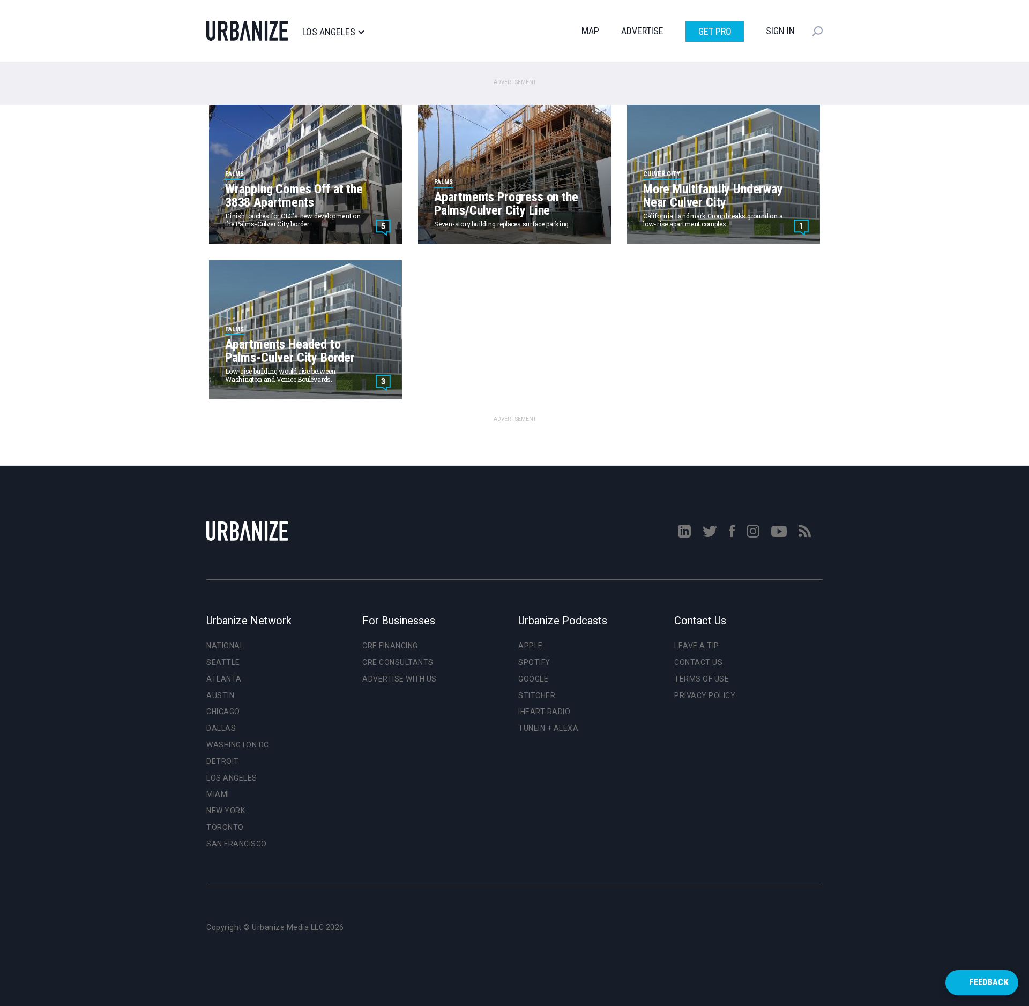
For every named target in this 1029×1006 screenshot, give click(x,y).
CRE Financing (390, 645)
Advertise (642, 30)
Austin (220, 695)
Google (533, 679)
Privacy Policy (704, 695)
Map (590, 30)
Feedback (989, 982)
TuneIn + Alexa (548, 728)
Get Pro (715, 31)
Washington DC (237, 744)
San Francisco (236, 843)
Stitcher (536, 695)
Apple (530, 645)
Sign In (780, 30)
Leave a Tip (696, 645)
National (225, 645)
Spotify (534, 662)
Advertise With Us (399, 679)
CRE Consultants (398, 662)
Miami (217, 794)
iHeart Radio (544, 711)
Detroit (222, 761)
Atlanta (224, 679)
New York (225, 810)
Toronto (225, 827)
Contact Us (698, 662)
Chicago (223, 711)
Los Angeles (328, 32)
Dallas (221, 728)
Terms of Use (701, 679)
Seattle (223, 662)
